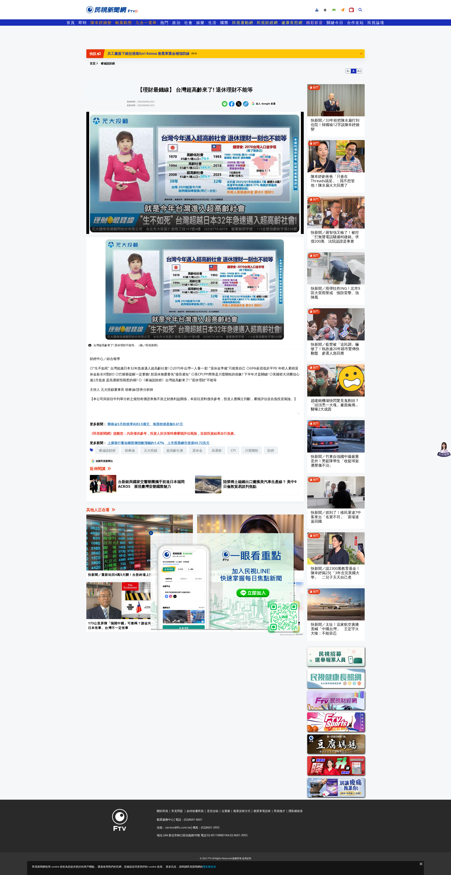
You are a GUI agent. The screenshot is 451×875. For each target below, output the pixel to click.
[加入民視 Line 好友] (225, 583)
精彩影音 (314, 22)
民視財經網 (267, 22)
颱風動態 (123, 22)
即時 (83, 22)
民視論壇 (375, 22)
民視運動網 (242, 22)
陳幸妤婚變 (101, 22)
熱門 (164, 22)
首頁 (71, 22)
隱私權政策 (209, 866)
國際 (224, 22)
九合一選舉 (146, 22)
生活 (212, 22)
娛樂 (200, 22)
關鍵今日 (335, 22)
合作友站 (355, 22)
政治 (176, 22)
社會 (188, 22)
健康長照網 (292, 22)
